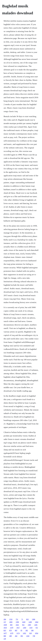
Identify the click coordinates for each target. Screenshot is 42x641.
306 (32, 630)
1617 (18, 627)
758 (34, 636)
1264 (24, 627)
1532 (10, 619)
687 (16, 630)
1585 (29, 625)
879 (10, 630)
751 (17, 619)
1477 (5, 633)
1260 (30, 622)
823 (27, 619)
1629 (23, 622)
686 (5, 636)
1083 (10, 622)
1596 (17, 622)
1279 (11, 633)
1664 (36, 622)
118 (5, 639)
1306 (33, 619)
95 (21, 630)
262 (16, 636)
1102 (27, 636)
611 (37, 627)
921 (23, 625)
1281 (35, 625)
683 (11, 625)
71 (22, 619)
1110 (30, 627)
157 (5, 622)
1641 (17, 625)
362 (26, 630)
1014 (5, 627)
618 (30, 633)
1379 (11, 627)
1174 (18, 633)
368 (10, 636)
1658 (5, 625)
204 (5, 619)
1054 (36, 633)
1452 (24, 633)
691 (22, 636)
